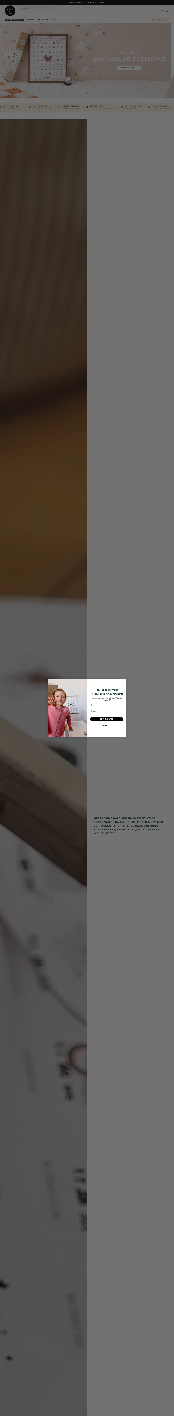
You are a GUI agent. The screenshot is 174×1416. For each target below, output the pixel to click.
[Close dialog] (124, 681)
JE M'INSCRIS (106, 719)
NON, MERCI (106, 725)
